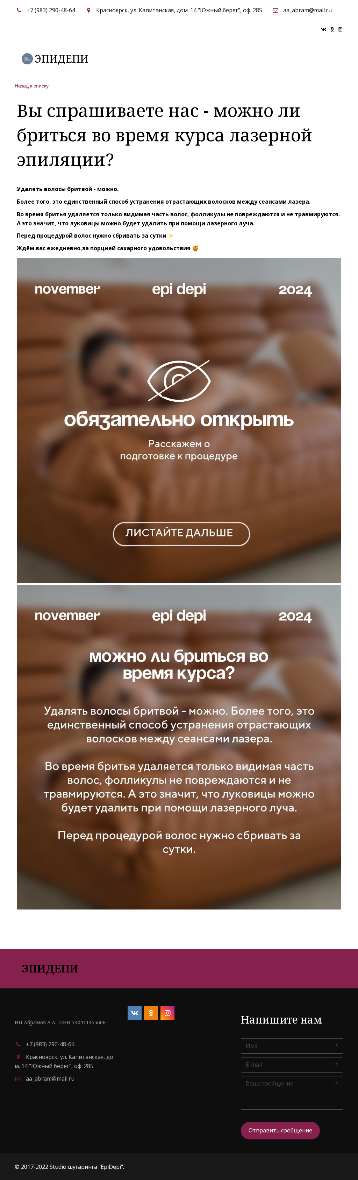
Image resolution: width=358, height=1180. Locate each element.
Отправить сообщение (280, 1130)
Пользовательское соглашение (158, 58)
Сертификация (239, 58)
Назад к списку (32, 85)
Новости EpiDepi (295, 58)
